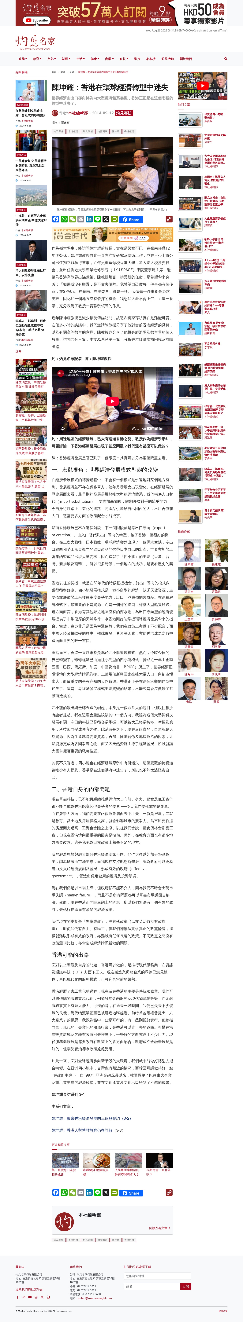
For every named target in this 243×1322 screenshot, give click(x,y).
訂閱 (186, 1286)
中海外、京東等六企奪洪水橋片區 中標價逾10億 (31, 220)
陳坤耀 (116, 131)
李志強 (208, 347)
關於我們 (186, 59)
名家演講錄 (22, 105)
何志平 (208, 142)
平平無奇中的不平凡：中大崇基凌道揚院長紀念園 (215, 493)
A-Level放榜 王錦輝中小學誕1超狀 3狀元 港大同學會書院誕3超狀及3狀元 (214, 267)
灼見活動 (168, 59)
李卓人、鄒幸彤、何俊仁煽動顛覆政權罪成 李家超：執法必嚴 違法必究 (215, 475)
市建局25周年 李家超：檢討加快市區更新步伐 (215, 326)
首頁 (54, 72)
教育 (36, 59)
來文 (207, 312)
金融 (71, 72)
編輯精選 (209, 333)
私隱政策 (223, 1311)
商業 (108, 59)
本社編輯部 (78, 113)
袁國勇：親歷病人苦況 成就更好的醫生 (215, 180)
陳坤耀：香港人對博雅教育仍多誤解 (82, 1130)
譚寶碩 (208, 225)
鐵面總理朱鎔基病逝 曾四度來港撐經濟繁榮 (215, 368)
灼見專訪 (124, 113)
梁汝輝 (208, 437)
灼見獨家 (102, 131)
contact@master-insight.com (94, 1298)
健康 (94, 59)
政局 (22, 59)
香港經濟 (129, 131)
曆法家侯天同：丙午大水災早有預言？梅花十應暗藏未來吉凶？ (31, 685)
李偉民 (208, 458)
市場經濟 (73, 131)
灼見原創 (88, 131)
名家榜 (150, 59)
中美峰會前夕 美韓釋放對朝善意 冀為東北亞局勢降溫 (31, 165)
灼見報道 (21, 210)
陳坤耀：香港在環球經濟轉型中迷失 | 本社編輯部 (103, 72)
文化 (50, 59)
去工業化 (59, 131)
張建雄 (208, 288)
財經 (65, 59)
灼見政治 (21, 155)
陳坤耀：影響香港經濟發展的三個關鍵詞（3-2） (92, 1118)
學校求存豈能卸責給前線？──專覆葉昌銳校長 (215, 305)
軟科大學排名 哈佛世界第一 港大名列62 (214, 243)
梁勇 (207, 500)
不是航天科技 (212, 343)
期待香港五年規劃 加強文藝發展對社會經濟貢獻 (215, 451)
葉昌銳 (208, 121)
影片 (137, 59)
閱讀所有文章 (158, 1228)
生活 (79, 59)
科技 (123, 59)
